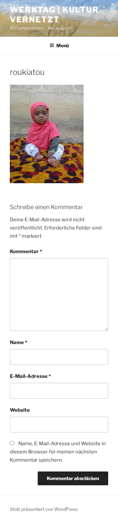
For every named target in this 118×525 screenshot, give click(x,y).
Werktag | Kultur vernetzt (54, 14)
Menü (62, 45)
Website (20, 410)
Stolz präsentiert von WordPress (44, 509)
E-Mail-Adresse (30, 376)
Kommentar (26, 251)
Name (18, 342)
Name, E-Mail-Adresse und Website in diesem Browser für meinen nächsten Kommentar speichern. (58, 452)
